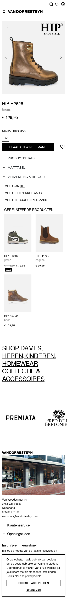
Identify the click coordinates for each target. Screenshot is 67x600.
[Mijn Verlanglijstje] (57, 4)
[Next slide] (61, 57)
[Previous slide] (6, 57)
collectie (18, 370)
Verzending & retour (26, 176)
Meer (23, 193)
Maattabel (16, 167)
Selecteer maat (14, 131)
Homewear (20, 363)
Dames (30, 347)
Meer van (15, 186)
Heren (12, 355)
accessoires (23, 378)
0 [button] (63, 4)
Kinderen (39, 355)
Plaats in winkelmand (28, 148)
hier (17, 576)
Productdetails (22, 158)
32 (6, 137)
